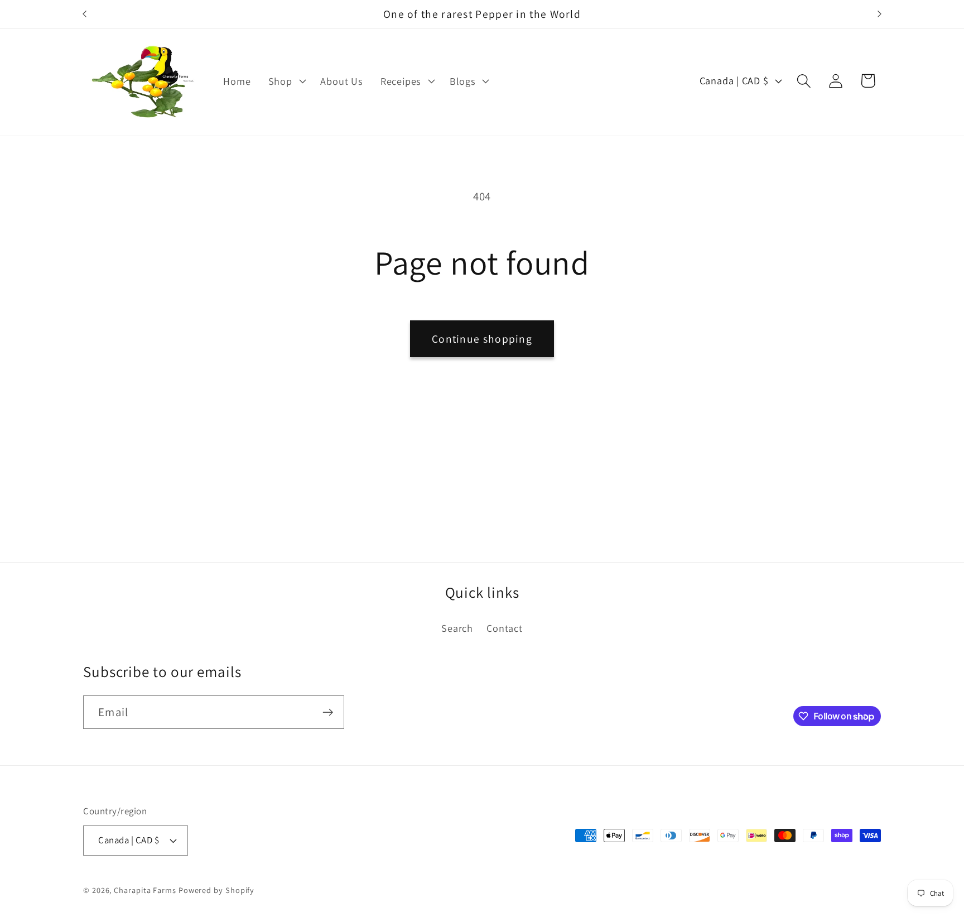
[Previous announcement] (85, 14)
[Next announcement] (879, 14)
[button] (285, 81)
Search (457, 628)
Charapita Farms (145, 890)
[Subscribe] (328, 712)
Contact (504, 628)
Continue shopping (482, 339)
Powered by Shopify (216, 890)
